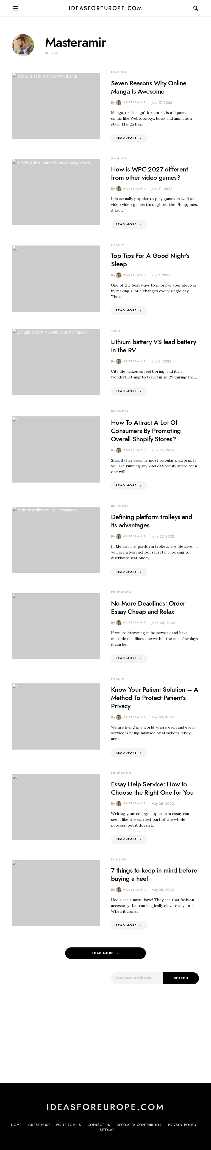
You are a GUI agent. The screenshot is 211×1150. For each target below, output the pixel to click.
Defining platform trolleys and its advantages (151, 521)
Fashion (119, 859)
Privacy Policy (182, 1125)
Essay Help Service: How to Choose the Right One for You (152, 788)
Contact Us (99, 1125)
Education (121, 592)
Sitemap (107, 1130)
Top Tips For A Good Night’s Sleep (150, 259)
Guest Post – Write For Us (54, 1125)
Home (16, 1125)
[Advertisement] (56, 1019)
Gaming (118, 72)
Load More (102, 953)
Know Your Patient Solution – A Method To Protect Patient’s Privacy (154, 697)
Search (181, 978)
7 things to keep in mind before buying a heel (154, 874)
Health (117, 244)
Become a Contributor (139, 1125)
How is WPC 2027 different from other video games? (149, 173)
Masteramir (134, 102)
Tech (115, 331)
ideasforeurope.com (105, 8)
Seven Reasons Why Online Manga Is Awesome (149, 87)
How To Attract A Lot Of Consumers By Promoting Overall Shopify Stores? (146, 430)
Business (120, 411)
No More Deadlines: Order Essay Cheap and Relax (148, 607)
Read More (126, 138)
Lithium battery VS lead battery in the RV (153, 346)
